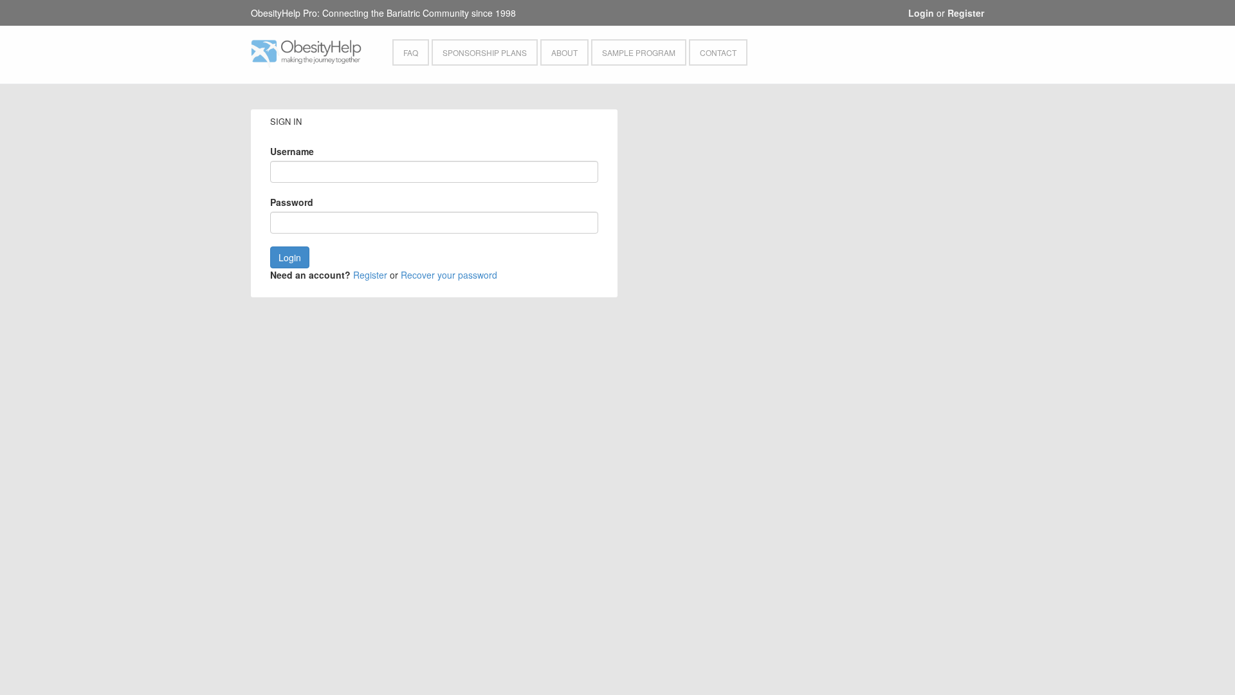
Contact (718, 52)
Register (965, 12)
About (564, 52)
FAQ (410, 52)
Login (921, 12)
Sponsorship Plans (485, 52)
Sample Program (638, 52)
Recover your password (449, 274)
